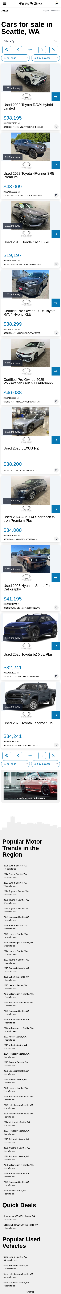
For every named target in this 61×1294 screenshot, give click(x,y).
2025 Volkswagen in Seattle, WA (19, 944)
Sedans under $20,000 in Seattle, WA (21, 1226)
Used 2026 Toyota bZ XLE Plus (28, 654)
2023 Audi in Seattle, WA (15, 1038)
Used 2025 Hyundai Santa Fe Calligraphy (27, 587)
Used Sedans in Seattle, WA (16, 1267)
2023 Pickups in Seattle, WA (16, 1132)
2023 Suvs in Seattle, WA (15, 884)
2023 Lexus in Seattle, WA (16, 935)
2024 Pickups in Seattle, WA (16, 1055)
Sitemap (30, 1292)
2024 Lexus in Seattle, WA (16, 952)
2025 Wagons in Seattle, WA (17, 1149)
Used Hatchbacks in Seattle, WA (18, 1275)
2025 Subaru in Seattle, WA (16, 978)
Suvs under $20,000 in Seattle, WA (20, 1218)
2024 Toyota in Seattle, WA (16, 893)
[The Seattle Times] (30, 3)
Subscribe (55, 10)
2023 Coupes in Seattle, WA (16, 1183)
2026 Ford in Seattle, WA (15, 1192)
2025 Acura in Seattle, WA (16, 1064)
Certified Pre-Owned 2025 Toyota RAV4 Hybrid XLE (30, 312)
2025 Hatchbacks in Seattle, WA (18, 1106)
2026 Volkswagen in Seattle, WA (19, 1166)
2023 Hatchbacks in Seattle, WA (18, 1004)
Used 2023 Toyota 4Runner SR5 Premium (29, 175)
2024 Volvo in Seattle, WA (15, 1081)
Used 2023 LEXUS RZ (21, 448)
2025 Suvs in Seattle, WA (15, 867)
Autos (4, 10)
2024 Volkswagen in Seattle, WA (19, 1029)
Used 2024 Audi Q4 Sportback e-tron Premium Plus (29, 518)
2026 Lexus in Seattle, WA (16, 1089)
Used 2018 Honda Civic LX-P (26, 242)
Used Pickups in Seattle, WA (16, 1284)
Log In (46, 10)
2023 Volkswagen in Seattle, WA (19, 995)
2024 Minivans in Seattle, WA (17, 1124)
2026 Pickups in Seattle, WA (16, 1158)
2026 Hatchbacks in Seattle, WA (18, 1115)
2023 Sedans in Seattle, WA (16, 1012)
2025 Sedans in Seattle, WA (16, 970)
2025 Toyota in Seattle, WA (16, 901)
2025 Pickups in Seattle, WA (16, 1141)
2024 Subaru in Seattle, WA (16, 1021)
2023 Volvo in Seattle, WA (15, 1047)
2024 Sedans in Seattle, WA (16, 918)
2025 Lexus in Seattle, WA (16, 987)
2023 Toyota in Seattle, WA (16, 961)
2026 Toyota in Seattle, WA (16, 910)
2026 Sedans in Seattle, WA (16, 1072)
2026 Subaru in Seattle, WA (16, 1175)
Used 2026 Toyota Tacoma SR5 (28, 723)
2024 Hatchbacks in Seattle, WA (18, 1098)
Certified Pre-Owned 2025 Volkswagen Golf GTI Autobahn (28, 381)
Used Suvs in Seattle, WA (15, 1258)
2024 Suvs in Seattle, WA (15, 876)
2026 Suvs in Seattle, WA (15, 927)
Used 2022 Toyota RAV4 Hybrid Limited (28, 106)
